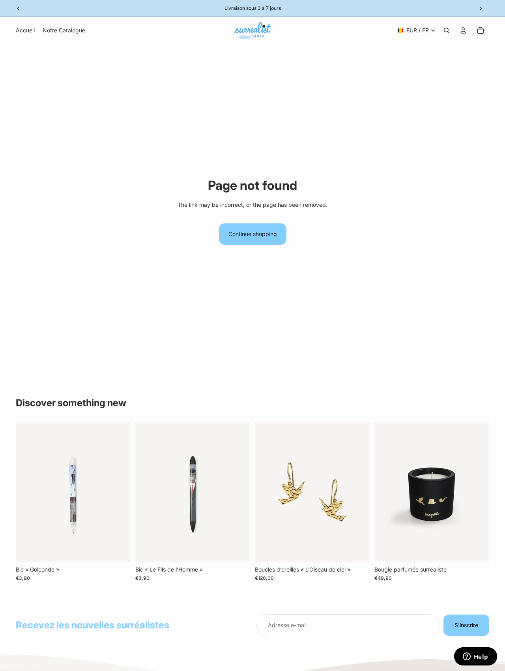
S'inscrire (466, 625)
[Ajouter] (118, 550)
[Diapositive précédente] (267, 492)
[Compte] (463, 30)
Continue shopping (252, 234)
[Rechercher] (446, 30)
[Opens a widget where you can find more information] (475, 657)
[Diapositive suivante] (358, 492)
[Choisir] (357, 550)
